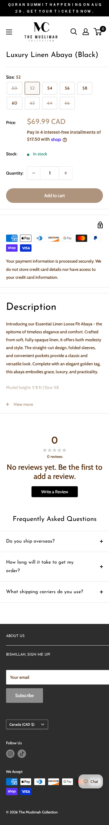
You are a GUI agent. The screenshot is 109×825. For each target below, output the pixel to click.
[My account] (86, 31)
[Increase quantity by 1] (65, 173)
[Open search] (74, 31)
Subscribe (24, 695)
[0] (98, 31)
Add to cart (54, 195)
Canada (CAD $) (22, 724)
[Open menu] (9, 32)
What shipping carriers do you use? (44, 592)
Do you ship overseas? (30, 541)
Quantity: (14, 173)
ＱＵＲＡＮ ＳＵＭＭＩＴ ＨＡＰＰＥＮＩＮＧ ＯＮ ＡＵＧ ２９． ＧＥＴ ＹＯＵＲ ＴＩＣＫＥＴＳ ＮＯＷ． (55, 7)
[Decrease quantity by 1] (33, 173)
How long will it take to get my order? (40, 566)
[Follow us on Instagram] (10, 753)
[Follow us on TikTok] (22, 753)
